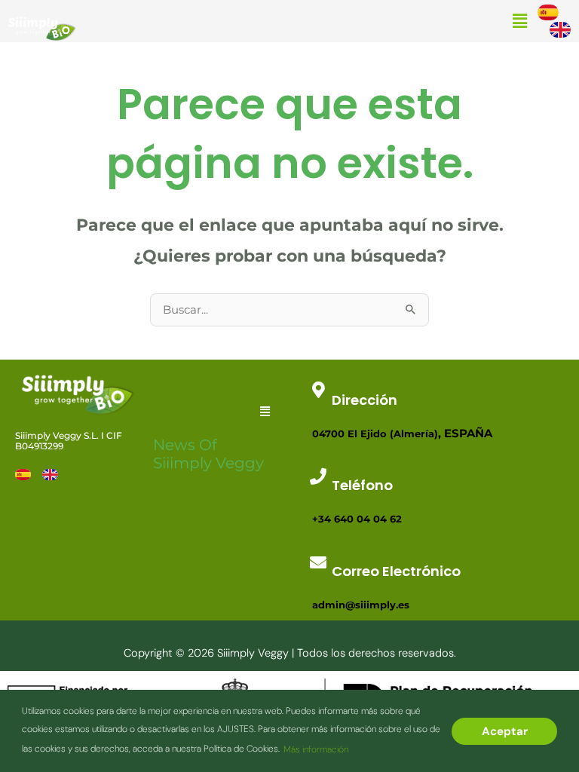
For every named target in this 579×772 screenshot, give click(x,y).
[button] (520, 21)
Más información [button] (315, 749)
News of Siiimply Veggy (208, 454)
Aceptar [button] (505, 731)
